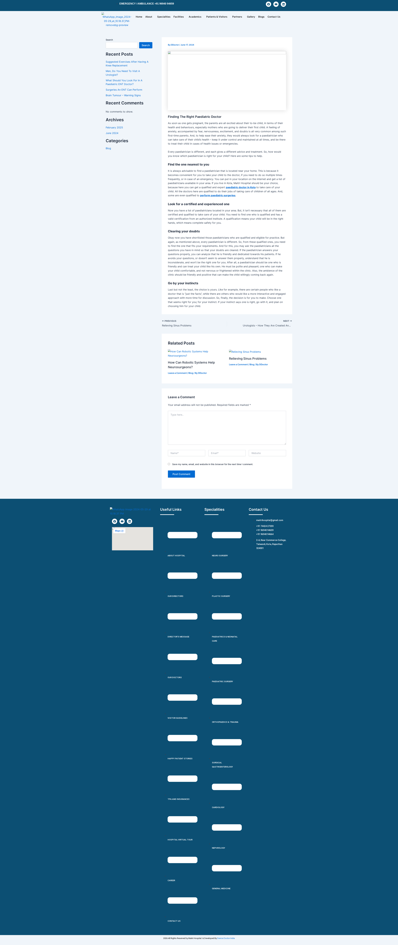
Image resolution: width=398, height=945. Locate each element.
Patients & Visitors (216, 16)
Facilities (179, 16)
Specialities (163, 16)
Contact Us (274, 16)
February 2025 (114, 127)
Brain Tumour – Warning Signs (123, 95)
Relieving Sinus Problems (248, 358)
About (148, 16)
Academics (195, 16)
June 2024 (112, 133)
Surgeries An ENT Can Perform (124, 89)
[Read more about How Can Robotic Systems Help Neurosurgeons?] (196, 353)
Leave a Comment (177, 373)
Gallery (251, 16)
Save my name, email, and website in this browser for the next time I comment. (212, 464)
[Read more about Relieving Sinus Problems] (245, 351)
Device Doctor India (226, 938)
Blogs (261, 16)
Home (139, 16)
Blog (108, 148)
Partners (237, 16)
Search (109, 39)
